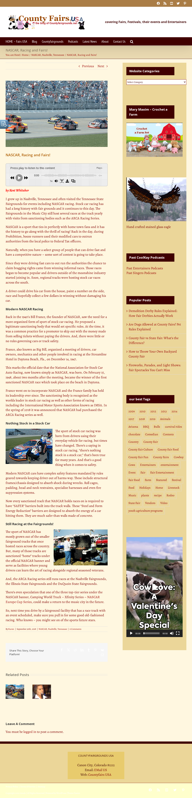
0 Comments (75, 629)
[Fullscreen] (178, 633)
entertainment (169, 465)
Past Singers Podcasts (141, 273)
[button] (131, 41)
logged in (29, 732)
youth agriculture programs (145, 511)
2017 (131, 419)
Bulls (157, 427)
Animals (165, 419)
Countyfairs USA (99, 774)
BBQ (146, 427)
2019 (152, 419)
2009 (131, 411)
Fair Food (134, 480)
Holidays (145, 488)
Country (133, 442)
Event (132, 472)
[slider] (151, 633)
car (65, 450)
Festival (176, 480)
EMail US (100, 770)
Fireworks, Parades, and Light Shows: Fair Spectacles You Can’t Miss (155, 367)
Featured (161, 480)
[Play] (131, 633)
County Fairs (161, 457)
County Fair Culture (140, 449)
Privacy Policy (12, 786)
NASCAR (43, 629)
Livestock (173, 488)
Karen (11, 629)
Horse (159, 488)
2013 (164, 411)
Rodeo (170, 495)
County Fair (150, 442)
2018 (142, 419)
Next (101, 66)
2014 (174, 411)
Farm (148, 480)
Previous (88, 66)
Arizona (133, 427)
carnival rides (173, 427)
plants (145, 495)
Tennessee (62, 629)
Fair (142, 472)
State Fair (134, 503)
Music (132, 495)
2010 (143, 411)
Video (163, 503)
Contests (168, 434)
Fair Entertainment (162, 472)
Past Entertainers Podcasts (144, 268)
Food (131, 488)
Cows (131, 465)
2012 (153, 411)
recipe (158, 495)
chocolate (134, 434)
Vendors (150, 503)
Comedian (151, 434)
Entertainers (148, 465)
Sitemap (41, 786)
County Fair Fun (138, 457)
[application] (154, 587)
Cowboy (179, 457)
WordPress (61, 793)
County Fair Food (168, 449)
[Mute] (172, 633)
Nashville (52, 629)
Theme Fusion (74, 793)
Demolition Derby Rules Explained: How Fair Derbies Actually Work (153, 313)
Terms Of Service (27, 786)
